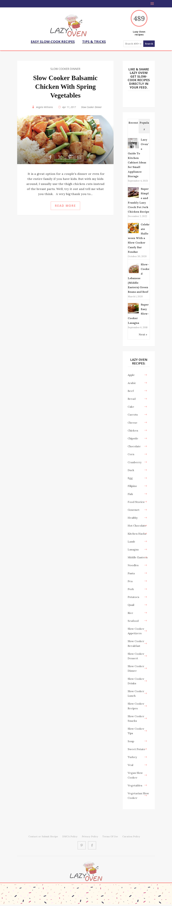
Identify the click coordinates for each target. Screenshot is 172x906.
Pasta (131, 573)
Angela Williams (44, 107)
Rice (130, 613)
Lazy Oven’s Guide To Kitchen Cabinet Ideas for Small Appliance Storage (138, 158)
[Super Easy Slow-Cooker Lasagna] (133, 313)
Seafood (133, 620)
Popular (144, 126)
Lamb (131, 541)
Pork (131, 589)
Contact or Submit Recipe (43, 836)
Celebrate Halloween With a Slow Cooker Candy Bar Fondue (138, 238)
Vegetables (135, 785)
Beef (131, 391)
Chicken (133, 430)
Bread (132, 398)
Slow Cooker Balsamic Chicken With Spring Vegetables (65, 86)
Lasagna (133, 549)
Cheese (132, 422)
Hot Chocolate (137, 525)
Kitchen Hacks (137, 533)
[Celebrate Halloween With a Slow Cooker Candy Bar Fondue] (133, 232)
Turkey (132, 757)
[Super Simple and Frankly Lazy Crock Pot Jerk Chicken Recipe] (133, 197)
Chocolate (134, 446)
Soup (131, 741)
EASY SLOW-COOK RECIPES (53, 41)
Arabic (132, 383)
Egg (130, 478)
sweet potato (136, 749)
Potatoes (133, 597)
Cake (131, 406)
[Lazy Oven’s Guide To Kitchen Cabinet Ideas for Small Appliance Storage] (133, 148)
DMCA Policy (69, 836)
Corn (131, 454)
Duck (131, 470)
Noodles (133, 565)
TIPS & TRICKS (94, 41)
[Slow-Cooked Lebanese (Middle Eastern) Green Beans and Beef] (133, 272)
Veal (130, 765)
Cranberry (135, 462)
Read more (65, 206)
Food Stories (136, 502)
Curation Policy (131, 836)
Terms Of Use (110, 836)
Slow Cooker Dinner (65, 69)
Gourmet (133, 509)
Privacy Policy (90, 836)
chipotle (133, 438)
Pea (130, 581)
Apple (131, 375)
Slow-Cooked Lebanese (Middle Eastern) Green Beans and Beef (138, 278)
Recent (133, 122)
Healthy (133, 517)
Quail (131, 605)
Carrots (133, 414)
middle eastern (137, 557)
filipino (132, 486)
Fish (130, 494)
